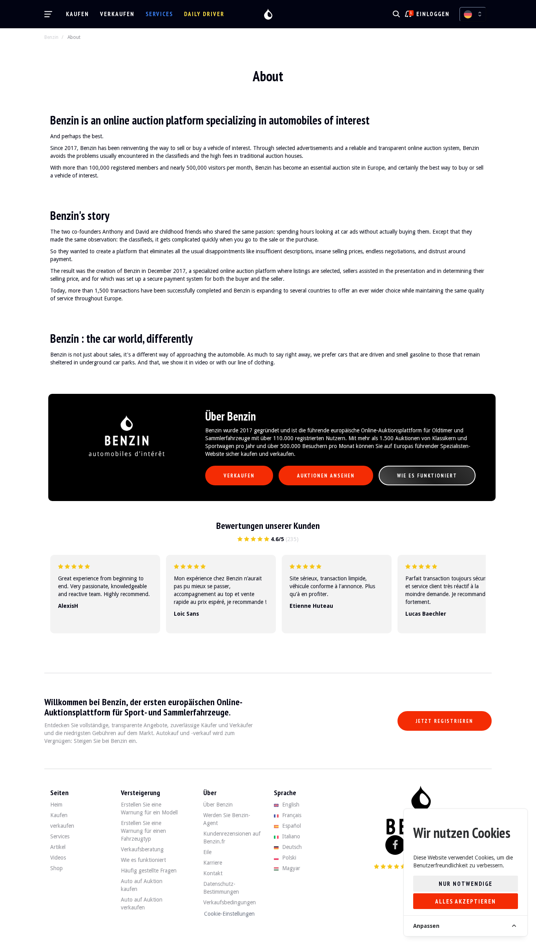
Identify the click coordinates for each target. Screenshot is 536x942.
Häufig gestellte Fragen (149, 870)
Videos (58, 857)
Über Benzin (218, 804)
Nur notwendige (465, 883)
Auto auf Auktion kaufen (141, 885)
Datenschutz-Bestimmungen (221, 888)
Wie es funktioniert (427, 475)
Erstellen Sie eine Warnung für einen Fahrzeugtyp (143, 831)
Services (159, 14)
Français (291, 815)
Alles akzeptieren (465, 901)
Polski (288, 857)
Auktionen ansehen (326, 475)
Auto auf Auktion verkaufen (141, 903)
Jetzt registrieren (444, 721)
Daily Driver (204, 14)
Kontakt (212, 873)
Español (291, 826)
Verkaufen (239, 475)
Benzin (51, 37)
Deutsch (291, 847)
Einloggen (433, 14)
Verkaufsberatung (142, 849)
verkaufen (117, 14)
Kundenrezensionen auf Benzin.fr (232, 837)
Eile (207, 852)
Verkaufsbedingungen (229, 902)
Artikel (58, 847)
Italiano (290, 836)
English (290, 804)
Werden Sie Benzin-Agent (226, 819)
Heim (56, 804)
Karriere (212, 863)
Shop (56, 868)
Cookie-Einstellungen (229, 914)
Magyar (290, 868)
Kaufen (77, 14)
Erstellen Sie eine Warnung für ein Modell (149, 808)
